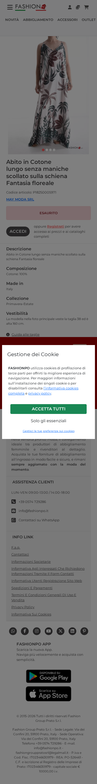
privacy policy (39, 393)
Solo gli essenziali (48, 420)
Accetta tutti (48, 408)
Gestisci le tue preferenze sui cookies (48, 431)
